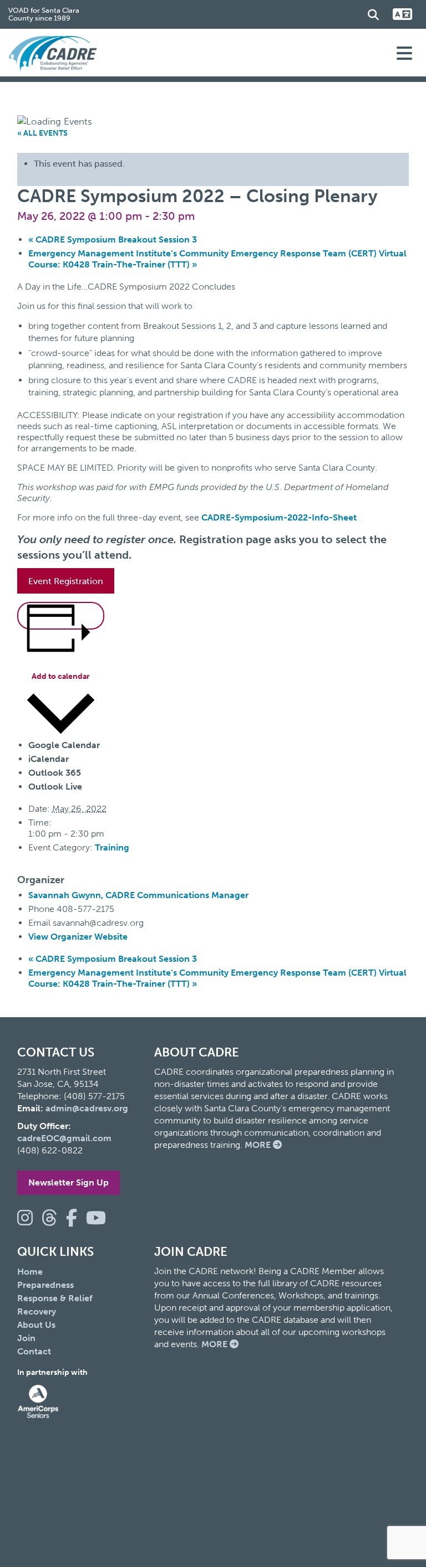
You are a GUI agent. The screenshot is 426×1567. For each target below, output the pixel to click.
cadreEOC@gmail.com (64, 1138)
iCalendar (48, 759)
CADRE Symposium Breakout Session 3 (112, 239)
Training (112, 847)
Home (30, 1271)
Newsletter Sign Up (68, 1182)
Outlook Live (55, 786)
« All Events (42, 133)
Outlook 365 (54, 772)
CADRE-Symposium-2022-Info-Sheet (279, 517)
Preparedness (45, 1285)
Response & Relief (55, 1298)
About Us (36, 1324)
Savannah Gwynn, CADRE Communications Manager (138, 895)
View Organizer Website (78, 936)
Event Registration (65, 581)
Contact (34, 1351)
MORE (259, 1145)
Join (26, 1338)
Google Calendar (64, 745)
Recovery (36, 1311)
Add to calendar (61, 676)
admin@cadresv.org (86, 1108)
